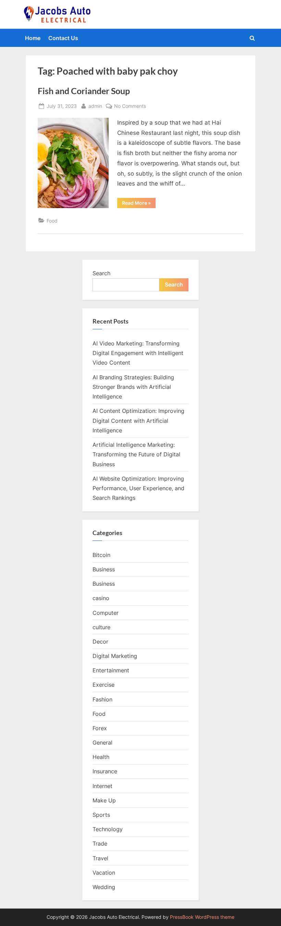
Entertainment (111, 670)
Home (32, 38)
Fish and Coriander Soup (84, 91)
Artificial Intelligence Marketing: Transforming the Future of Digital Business (136, 454)
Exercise (103, 684)
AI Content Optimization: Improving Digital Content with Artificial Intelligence (138, 420)
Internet (102, 786)
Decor (100, 641)
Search (101, 273)
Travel (100, 858)
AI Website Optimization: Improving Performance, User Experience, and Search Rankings (138, 488)
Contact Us (63, 38)
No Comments (130, 106)
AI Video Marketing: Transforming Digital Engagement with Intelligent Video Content (138, 353)
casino (101, 598)
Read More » (139, 204)
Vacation (104, 872)
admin (95, 106)
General (102, 742)
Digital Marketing (115, 655)
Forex (100, 728)
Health (101, 756)
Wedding (104, 887)
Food (52, 221)
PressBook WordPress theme (202, 917)
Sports (101, 814)
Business (104, 569)
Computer (106, 612)
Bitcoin (101, 554)
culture (101, 627)
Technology (108, 829)
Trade (100, 843)
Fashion (102, 699)
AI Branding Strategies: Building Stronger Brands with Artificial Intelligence (133, 387)
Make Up (104, 800)
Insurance (105, 771)
